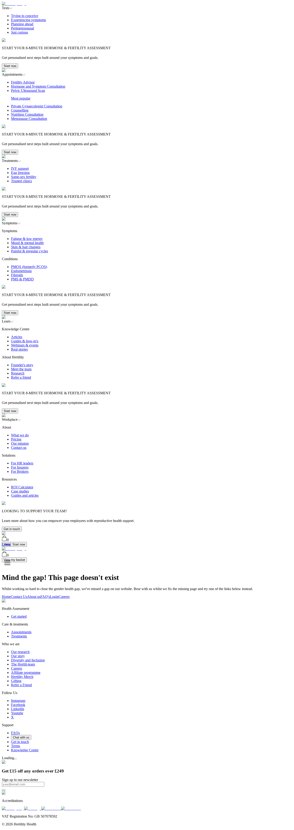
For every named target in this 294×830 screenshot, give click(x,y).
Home (6, 597)
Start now (10, 66)
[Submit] (4, 790)
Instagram (18, 701)
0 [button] (8, 540)
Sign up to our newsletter (20, 780)
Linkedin (17, 709)
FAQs (15, 733)
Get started (19, 616)
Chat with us (21, 737)
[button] (147, 39)
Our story (18, 656)
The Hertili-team (23, 664)
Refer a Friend (21, 685)
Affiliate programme (25, 672)
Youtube (17, 713)
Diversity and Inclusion (28, 660)
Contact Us (19, 597)
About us (33, 597)
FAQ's (45, 597)
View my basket (14, 560)
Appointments (21, 632)
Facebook (18, 705)
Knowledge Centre (25, 750)
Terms (15, 746)
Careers (64, 597)
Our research (20, 652)
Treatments (19, 636)
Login (54, 597)
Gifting (16, 681)
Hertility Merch (22, 677)
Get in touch (12, 529)
